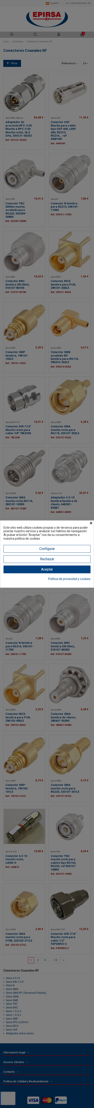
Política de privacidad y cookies (69, 579)
